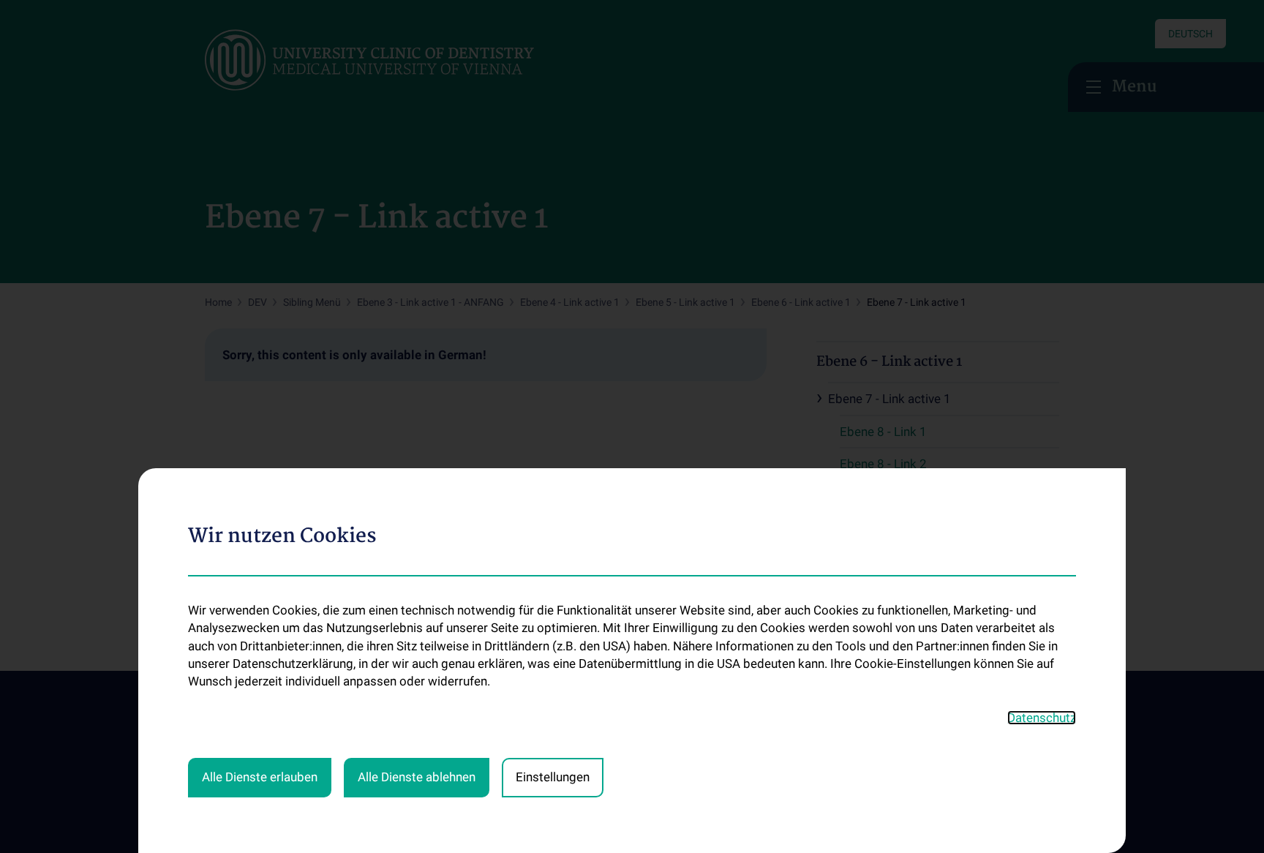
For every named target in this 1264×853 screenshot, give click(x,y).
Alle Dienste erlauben (259, 777)
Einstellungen (553, 777)
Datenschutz (1041, 717)
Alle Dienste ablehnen (416, 777)
